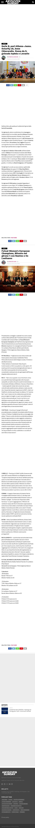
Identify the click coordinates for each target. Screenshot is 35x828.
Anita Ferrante (12, 261)
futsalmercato (6, 812)
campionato (16, 810)
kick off (21, 807)
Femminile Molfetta (16, 805)
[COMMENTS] (27, 85)
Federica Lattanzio (13, 56)
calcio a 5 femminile (19, 799)
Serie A (20, 801)
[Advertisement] (17, 22)
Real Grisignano (25, 810)
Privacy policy (5, 817)
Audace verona (23, 803)
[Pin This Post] (19, 85)
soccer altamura (6, 810)
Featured (14, 237)
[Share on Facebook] (8, 85)
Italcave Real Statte (7, 807)
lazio (16, 807)
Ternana (22, 812)
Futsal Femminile (6, 801)
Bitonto (16, 803)
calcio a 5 (14, 801)
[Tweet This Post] (12, 85)
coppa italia (15, 812)
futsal (10, 799)
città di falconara (7, 803)
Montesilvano (5, 805)
